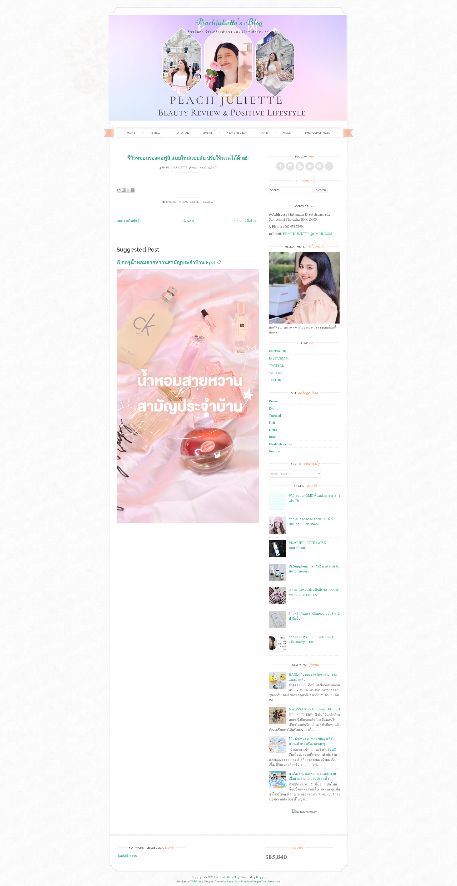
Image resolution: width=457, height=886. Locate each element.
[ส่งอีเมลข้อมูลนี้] (118, 190)
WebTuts (196, 881)
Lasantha (232, 881)
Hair (264, 132)
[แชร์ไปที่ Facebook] (132, 190)
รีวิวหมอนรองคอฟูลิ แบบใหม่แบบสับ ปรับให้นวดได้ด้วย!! (188, 158)
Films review (237, 132)
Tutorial (182, 132)
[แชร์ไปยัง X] (127, 190)
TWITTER (276, 365)
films (273, 437)
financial (275, 451)
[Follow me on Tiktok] (329, 166)
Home (131, 132)
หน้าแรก (187, 220)
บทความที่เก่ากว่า (246, 220)
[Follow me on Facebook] (280, 166)
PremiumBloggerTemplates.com (260, 881)
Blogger (260, 877)
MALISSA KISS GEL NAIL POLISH (314, 709)
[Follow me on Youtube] (300, 166)
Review (155, 132)
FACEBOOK (277, 351)
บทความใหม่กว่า (129, 220)
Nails (287, 132)
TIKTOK (275, 380)
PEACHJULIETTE (176, 167)
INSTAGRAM (279, 358)
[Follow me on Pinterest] (319, 166)
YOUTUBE (276, 372)
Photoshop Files (317, 132)
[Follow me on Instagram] (290, 166)
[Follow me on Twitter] (309, 166)
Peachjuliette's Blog (229, 22)
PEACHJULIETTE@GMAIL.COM (307, 233)
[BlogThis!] (123, 190)
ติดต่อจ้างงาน (127, 855)
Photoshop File (280, 444)
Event (207, 132)
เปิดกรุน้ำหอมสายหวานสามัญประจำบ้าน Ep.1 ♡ (169, 262)
